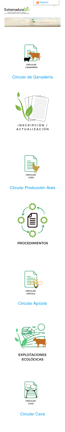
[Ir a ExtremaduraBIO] (17, 10)
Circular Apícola (32, 303)
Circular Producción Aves (32, 187)
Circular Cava (32, 414)
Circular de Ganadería (32, 77)
